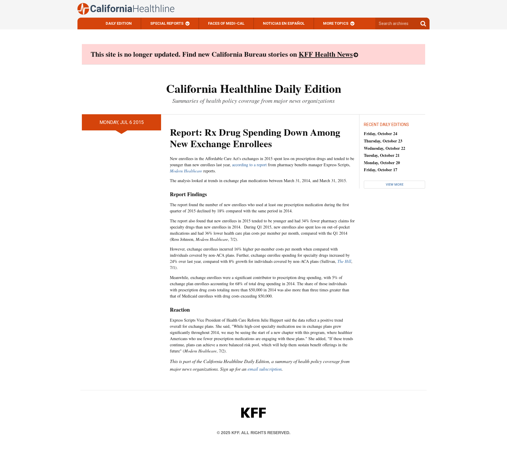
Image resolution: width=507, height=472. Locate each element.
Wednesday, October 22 (384, 148)
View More (394, 185)
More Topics (335, 23)
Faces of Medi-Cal (226, 23)
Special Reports (166, 23)
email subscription (265, 369)
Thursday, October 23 (383, 141)
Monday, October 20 (382, 162)
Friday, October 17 (380, 170)
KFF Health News (326, 54)
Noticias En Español (284, 23)
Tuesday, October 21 (382, 155)
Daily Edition (119, 23)
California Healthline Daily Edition (253, 88)
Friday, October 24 (380, 133)
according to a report (249, 164)
